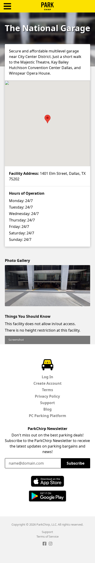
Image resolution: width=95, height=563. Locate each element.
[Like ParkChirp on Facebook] (44, 544)
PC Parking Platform (47, 415)
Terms (47, 389)
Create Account (47, 383)
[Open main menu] (7, 6)
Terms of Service (47, 536)
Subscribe (75, 463)
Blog (47, 409)
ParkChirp (47, 6)
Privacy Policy (47, 396)
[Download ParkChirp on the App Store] (47, 481)
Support (47, 402)
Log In (47, 376)
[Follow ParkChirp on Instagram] (50, 544)
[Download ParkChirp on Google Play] (47, 496)
